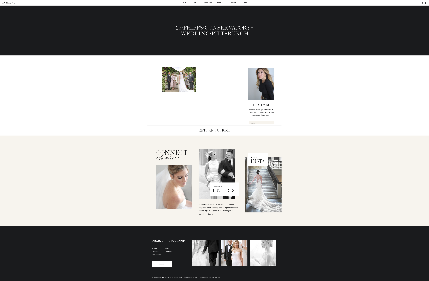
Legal (180, 277)
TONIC (196, 277)
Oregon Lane (216, 277)
